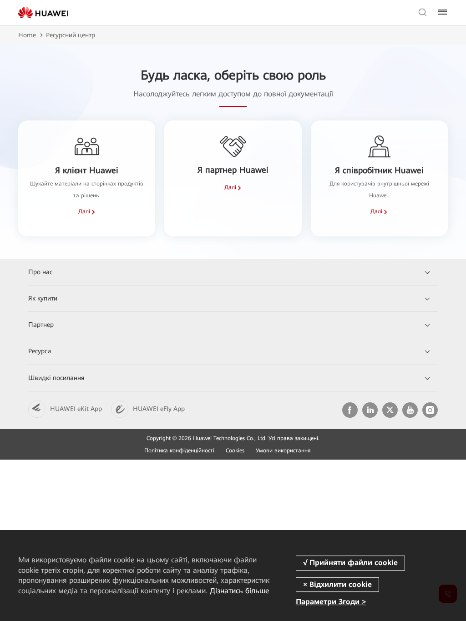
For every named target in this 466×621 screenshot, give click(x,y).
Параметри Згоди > (331, 601)
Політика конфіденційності (179, 450)
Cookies (235, 450)
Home (27, 35)
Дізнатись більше (239, 590)
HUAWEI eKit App (76, 408)
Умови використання (283, 450)
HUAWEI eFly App (159, 408)
